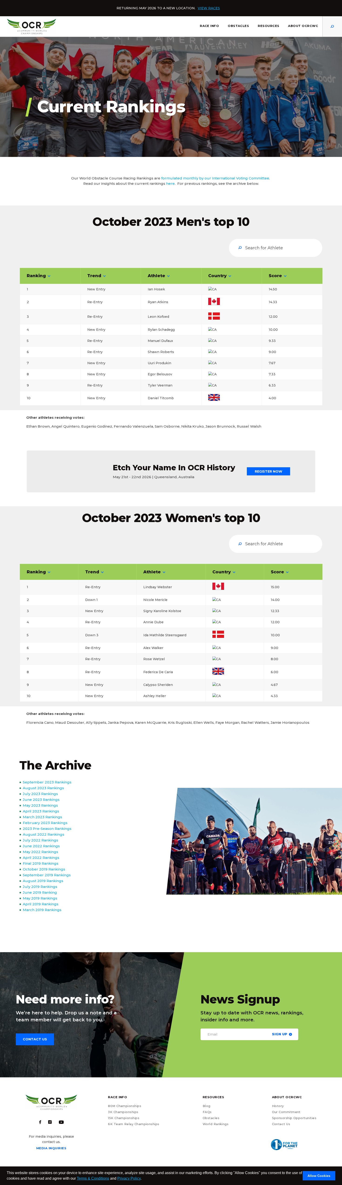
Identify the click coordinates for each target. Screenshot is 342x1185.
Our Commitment (286, 1112)
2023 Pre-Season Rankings (47, 828)
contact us (35, 1039)
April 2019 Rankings (40, 904)
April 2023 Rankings (41, 811)
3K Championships (123, 1112)
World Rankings (215, 1124)
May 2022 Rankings (40, 852)
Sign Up (279, 1034)
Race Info (209, 26)
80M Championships (124, 1106)
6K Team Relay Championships (133, 1124)
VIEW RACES (209, 8)
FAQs (207, 1112)
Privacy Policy (129, 1178)
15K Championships (123, 1118)
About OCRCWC (303, 26)
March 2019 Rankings (42, 910)
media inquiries (51, 1148)
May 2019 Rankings (40, 898)
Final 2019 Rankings (40, 863)
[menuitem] (209, 26)
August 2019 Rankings (43, 881)
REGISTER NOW (268, 471)
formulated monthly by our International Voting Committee (215, 178)
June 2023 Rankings (41, 799)
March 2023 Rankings (42, 817)
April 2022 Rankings (41, 857)
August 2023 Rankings (43, 788)
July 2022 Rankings (40, 840)
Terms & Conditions (93, 1178)
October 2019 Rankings (44, 869)
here (170, 183)
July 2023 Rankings (40, 794)
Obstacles (238, 26)
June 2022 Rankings (41, 846)
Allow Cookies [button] (319, 1176)
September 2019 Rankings (47, 875)
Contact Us (281, 1124)
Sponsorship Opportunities (294, 1118)
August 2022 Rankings (43, 834)
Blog (207, 1106)
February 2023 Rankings (45, 823)
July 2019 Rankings (40, 886)
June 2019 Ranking (40, 892)
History (278, 1106)
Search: (275, 248)
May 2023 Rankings (40, 805)
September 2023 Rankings (47, 782)
